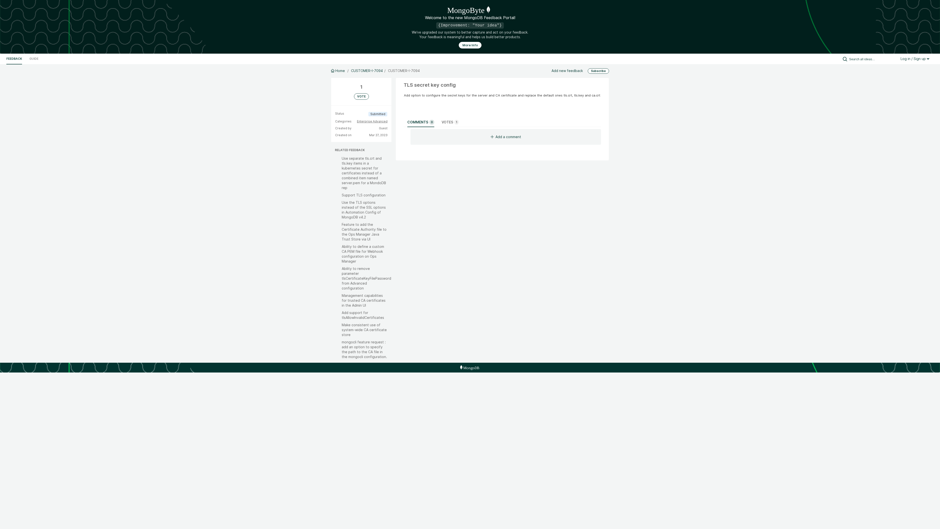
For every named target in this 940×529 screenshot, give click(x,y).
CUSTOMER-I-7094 (367, 71)
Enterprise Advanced (372, 121)
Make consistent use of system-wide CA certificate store (364, 330)
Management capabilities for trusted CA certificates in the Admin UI (364, 300)
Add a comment (508, 137)
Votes (449, 122)
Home (340, 71)
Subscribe (598, 71)
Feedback (14, 58)
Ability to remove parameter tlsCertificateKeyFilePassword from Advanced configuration (366, 278)
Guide (33, 58)
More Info (470, 45)
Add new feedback (567, 71)
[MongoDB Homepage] (470, 367)
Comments (420, 122)
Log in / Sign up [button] (914, 59)
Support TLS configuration (364, 195)
